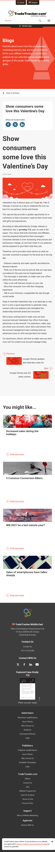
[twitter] (17, 664)
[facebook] (24, 664)
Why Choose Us (27, 726)
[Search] (40, 20)
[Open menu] (49, 20)
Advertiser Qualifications (27, 718)
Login (27, 738)
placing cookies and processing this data (31, 844)
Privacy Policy (27, 803)
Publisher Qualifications (27, 750)
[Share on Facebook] (8, 124)
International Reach (27, 734)
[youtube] (37, 664)
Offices (27, 779)
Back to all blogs (12, 93)
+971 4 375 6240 (27, 651)
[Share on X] (15, 124)
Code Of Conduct (27, 795)
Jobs (28, 787)
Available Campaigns (27, 762)
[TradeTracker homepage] (27, 13)
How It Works (27, 722)
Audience (27, 730)
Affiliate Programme (27, 791)
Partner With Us (27, 825)
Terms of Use (27, 799)
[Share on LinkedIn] (22, 124)
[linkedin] (30, 664)
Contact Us (27, 647)
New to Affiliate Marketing (27, 815)
